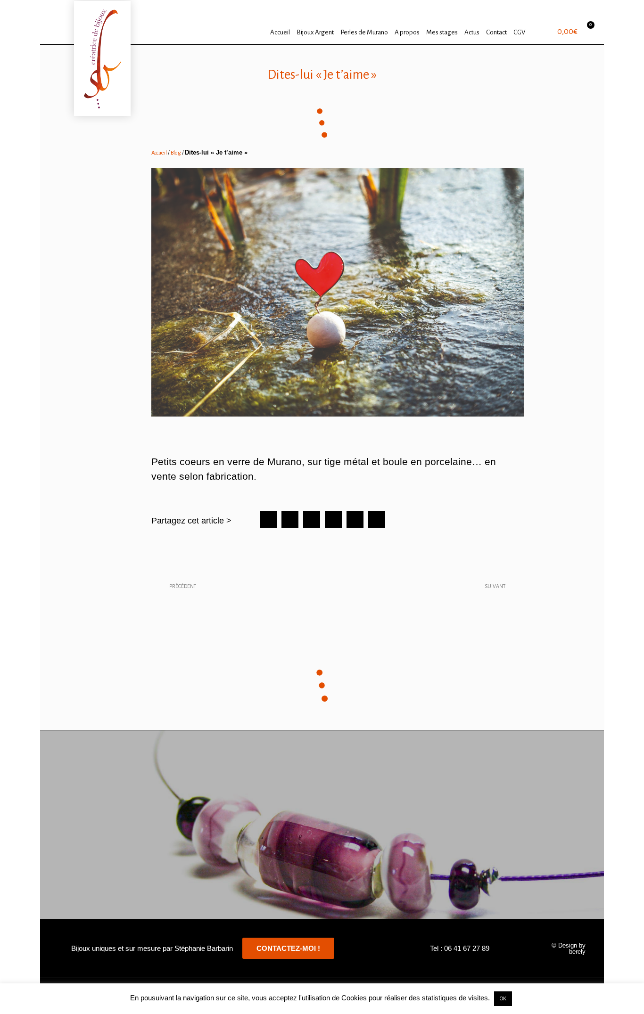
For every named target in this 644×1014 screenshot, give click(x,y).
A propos (407, 32)
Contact (496, 32)
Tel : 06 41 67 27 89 (459, 948)
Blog (176, 153)
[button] (268, 519)
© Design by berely (569, 948)
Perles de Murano (364, 32)
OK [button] (503, 999)
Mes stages (442, 32)
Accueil (280, 32)
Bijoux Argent (315, 32)
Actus (471, 32)
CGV (519, 32)
